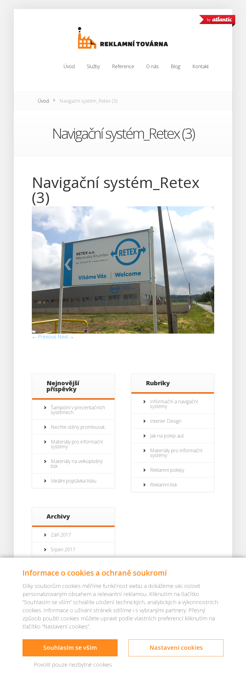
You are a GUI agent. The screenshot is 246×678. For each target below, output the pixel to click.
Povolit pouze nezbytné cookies (73, 664)
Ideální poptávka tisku (73, 480)
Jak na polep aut (167, 435)
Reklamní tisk (163, 484)
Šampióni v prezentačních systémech (78, 410)
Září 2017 (61, 534)
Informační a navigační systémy (174, 404)
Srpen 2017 (63, 549)
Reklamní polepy (167, 470)
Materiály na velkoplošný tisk (77, 463)
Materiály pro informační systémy (77, 444)
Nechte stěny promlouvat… (79, 427)
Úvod (43, 101)
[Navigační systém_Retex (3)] (123, 331)
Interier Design (166, 421)
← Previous (44, 336)
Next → (66, 336)
